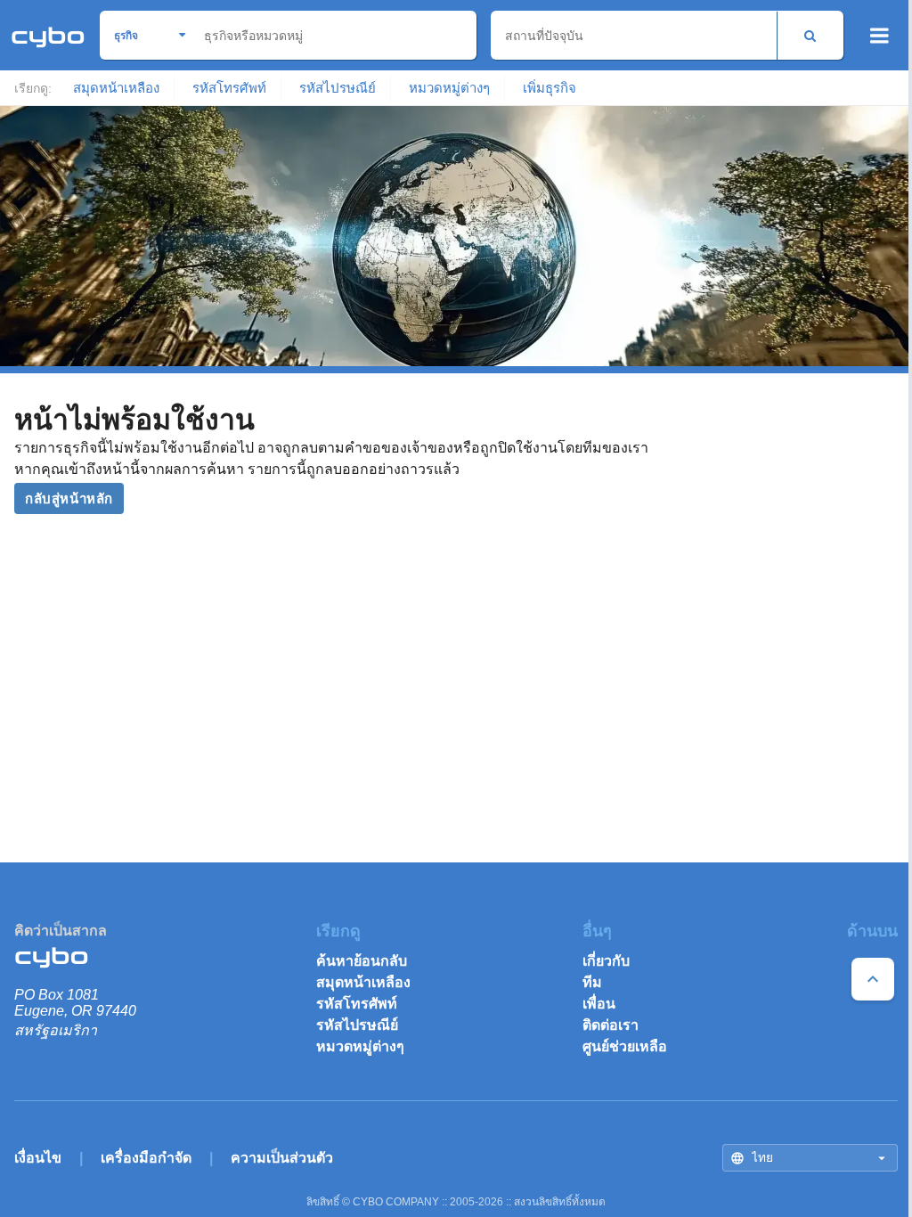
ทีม (592, 982)
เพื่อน (598, 1003)
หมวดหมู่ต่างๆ (449, 87)
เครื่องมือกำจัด (146, 1157)
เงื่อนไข (37, 1157)
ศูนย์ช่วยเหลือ (624, 1046)
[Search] (810, 35)
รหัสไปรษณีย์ (337, 87)
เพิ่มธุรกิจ (549, 87)
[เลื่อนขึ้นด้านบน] (872, 979)
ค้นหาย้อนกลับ (361, 960)
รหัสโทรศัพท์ (229, 87)
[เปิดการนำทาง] (879, 35)
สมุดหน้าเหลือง (116, 87)
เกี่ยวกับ (606, 960)
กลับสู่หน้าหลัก (69, 498)
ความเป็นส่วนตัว (282, 1157)
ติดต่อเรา (610, 1025)
